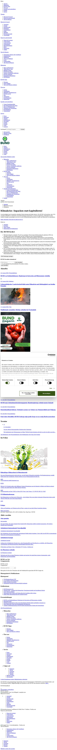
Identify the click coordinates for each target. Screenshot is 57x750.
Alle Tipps (31, 434)
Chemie (5, 26)
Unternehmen (7, 111)
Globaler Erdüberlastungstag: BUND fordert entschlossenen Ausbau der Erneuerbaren (24, 605)
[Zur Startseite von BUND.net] (5, 143)
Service (5, 11)
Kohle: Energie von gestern (10, 582)
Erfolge (5, 90)
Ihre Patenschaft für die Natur (10, 105)
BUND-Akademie (8, 74)
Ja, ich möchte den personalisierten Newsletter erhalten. (15, 264)
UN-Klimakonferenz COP (10, 579)
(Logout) (6, 126)
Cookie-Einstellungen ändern (7, 679)
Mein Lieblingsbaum (8, 67)
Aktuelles (6, 224)
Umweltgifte (6, 35)
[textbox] (13, 129)
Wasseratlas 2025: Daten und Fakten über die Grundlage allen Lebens (20, 593)
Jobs (5, 95)
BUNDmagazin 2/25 (8, 589)
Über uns (6, 7)
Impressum (6, 117)
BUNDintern (7, 77)
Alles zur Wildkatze (8, 58)
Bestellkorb (6, 134)
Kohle (5, 31)
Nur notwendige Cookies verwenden (28, 393)
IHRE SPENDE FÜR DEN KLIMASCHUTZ (12, 219)
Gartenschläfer (7, 61)
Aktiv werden (7, 227)
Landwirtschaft (7, 43)
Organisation (7, 91)
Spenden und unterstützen (10, 9)
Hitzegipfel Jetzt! (8, 601)
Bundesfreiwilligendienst (9, 75)
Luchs (5, 60)
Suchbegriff (3, 129)
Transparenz (6, 96)
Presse (5, 116)
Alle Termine (37, 434)
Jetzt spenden (7, 132)
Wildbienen (6, 57)
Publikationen (7, 120)
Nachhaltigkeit (7, 30)
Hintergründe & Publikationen (11, 228)
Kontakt (5, 124)
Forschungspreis (7, 98)
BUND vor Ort (7, 94)
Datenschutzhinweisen (39, 375)
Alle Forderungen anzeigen (7, 256)
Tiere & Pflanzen (8, 19)
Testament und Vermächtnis (10, 108)
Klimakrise (6, 28)
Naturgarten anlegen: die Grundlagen (12, 54)
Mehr (51, 388)
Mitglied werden (7, 70)
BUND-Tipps (7, 6)
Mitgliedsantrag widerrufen (21, 679)
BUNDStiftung (7, 109)
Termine (5, 118)
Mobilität (6, 32)
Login (5, 125)
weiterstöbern (10, 689)
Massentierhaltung (8, 45)
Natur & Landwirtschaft (9, 18)
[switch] (21, 383)
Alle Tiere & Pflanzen (9, 62)
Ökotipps (6, 82)
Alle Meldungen (4, 434)
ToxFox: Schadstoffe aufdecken (11, 73)
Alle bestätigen (46, 393)
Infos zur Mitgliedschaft (9, 107)
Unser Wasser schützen (9, 591)
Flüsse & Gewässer (8, 40)
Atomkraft (6, 24)
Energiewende (7, 27)
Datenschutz (6, 99)
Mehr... (47, 683)
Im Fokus (6, 226)
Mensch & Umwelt (8, 16)
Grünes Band (7, 41)
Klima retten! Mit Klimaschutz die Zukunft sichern (15, 594)
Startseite (6, 204)
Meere (5, 47)
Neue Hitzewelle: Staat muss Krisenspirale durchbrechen (17, 604)
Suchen (22, 129)
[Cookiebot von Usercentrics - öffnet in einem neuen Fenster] (48, 355)
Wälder (5, 49)
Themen (5, 3)
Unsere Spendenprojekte (9, 104)
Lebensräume (7, 44)
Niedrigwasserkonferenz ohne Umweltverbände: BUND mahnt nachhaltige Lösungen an (24, 602)
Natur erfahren (7, 83)
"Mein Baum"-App (8, 69)
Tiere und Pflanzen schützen (10, 84)
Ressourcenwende (8, 34)
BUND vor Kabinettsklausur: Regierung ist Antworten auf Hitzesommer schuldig (23, 600)
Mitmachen (6, 5)
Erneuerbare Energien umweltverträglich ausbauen (15, 583)
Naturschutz (6, 48)
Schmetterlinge (7, 56)
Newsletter (6, 121)
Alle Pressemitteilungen (14, 434)
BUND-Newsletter (8, 71)
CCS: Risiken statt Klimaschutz (11, 580)
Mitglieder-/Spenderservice (10, 92)
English (5, 10)
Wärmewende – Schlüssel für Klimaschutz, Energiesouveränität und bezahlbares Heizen (24, 590)
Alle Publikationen (24, 434)
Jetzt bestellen (4, 689)
